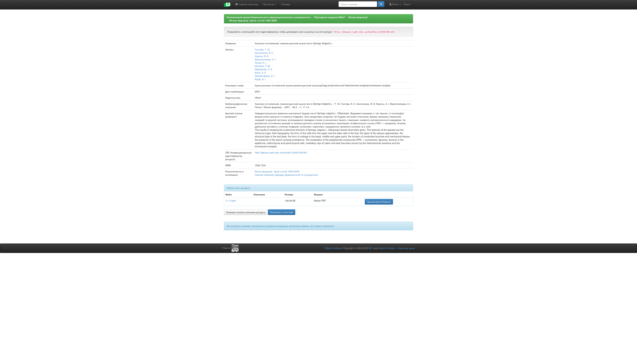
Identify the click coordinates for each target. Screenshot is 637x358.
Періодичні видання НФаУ (329, 17)
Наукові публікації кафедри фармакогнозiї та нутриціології (286, 174)
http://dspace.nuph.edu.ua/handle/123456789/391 (281, 152)
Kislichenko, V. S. (264, 69)
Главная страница (248, 4)
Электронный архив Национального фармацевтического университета (268, 17)
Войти (395, 4)
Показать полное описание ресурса (245, 212)
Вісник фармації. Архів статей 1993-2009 (253, 20)
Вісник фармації (358, 17)
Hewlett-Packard (386, 248)
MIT (371, 248)
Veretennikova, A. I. (265, 76)
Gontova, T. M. (262, 66)
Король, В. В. (262, 56)
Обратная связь (406, 248)
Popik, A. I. (260, 79)
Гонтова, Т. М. (262, 49)
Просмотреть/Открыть (379, 201)
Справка (285, 4)
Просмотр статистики (281, 212)
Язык (406, 4)
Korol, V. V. (260, 72)
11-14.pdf (230, 200)
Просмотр (268, 4)
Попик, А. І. (261, 62)
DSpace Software (333, 248)
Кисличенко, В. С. (264, 52)
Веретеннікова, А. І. (265, 59)
